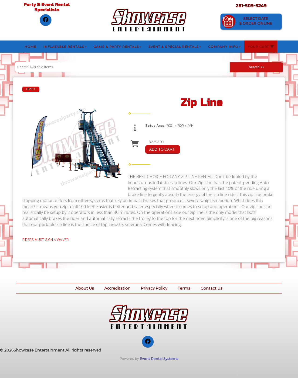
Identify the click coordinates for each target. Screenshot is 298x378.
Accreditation (117, 288)
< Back (30, 89)
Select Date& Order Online (256, 21)
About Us (84, 288)
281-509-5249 (251, 5)
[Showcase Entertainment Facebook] (45, 20)
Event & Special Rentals (173, 46)
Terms (184, 288)
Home (30, 46)
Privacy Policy (154, 288)
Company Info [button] (223, 46)
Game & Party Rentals (116, 46)
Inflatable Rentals (63, 46)
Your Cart (259, 46)
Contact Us (212, 288)
